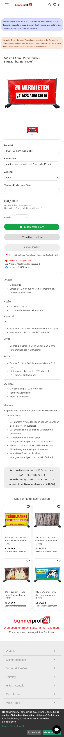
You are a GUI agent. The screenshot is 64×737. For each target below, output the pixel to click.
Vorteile (10, 651)
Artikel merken (34, 237)
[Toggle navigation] (6, 5)
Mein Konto (13, 702)
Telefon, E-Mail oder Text (17, 185)
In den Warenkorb (34, 226)
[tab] (32, 651)
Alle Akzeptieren (51, 732)
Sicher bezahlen (16, 659)
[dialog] (32, 723)
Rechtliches (13, 694)
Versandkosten (24, 205)
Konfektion (10, 158)
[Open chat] (56, 729)
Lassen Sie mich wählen (14, 726)
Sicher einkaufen (16, 668)
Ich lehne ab (34, 732)
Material (8, 145)
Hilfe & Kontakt (15, 685)
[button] (8, 96)
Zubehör (8, 171)
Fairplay (11, 677)
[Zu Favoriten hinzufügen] (28, 506)
